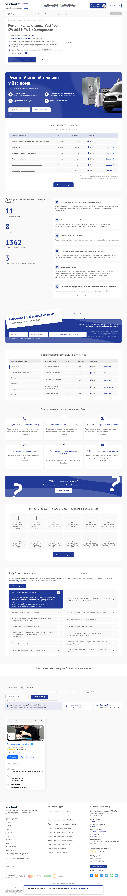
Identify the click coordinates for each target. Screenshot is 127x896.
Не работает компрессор (52, 367)
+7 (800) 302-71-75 (69, 5)
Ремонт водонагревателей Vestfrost (60, 836)
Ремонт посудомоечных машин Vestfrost (62, 824)
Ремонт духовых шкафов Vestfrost (60, 828)
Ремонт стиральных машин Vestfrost (60, 820)
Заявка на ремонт (90, 14)
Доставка (60, 14)
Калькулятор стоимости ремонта (16, 854)
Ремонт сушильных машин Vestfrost (60, 840)
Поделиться (91, 875)
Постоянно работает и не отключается (53, 380)
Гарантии (68, 14)
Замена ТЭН (16, 147)
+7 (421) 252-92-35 (51, 5)
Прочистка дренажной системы (23, 171)
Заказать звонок (63, 491)
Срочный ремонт (31, 14)
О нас (46, 14)
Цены (40, 14)
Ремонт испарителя (19, 159)
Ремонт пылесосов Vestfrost (58, 853)
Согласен (96, 890)
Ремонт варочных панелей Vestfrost (60, 832)
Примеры (8, 826)
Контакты (100, 14)
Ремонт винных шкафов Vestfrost (59, 845)
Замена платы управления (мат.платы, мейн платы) (30, 141)
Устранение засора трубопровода (24, 153)
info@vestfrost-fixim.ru (98, 831)
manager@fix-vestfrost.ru (98, 836)
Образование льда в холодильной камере (51, 387)
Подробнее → (108, 366)
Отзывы (53, 14)
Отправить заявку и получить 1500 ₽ (67, 334)
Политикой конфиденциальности (49, 700)
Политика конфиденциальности (63, 883)
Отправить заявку (41, 110)
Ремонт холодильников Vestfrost (59, 812)
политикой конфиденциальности (34, 338)
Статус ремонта (116, 14)
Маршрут (14, 757)
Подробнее (24, 434)
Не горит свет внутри (51, 394)
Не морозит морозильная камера (53, 373)
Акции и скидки (78, 14)
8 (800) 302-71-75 (96, 826)
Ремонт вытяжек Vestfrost (57, 849)
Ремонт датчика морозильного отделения (27, 165)
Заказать (109, 141)
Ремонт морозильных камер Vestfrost (61, 816)
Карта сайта (9, 866)
